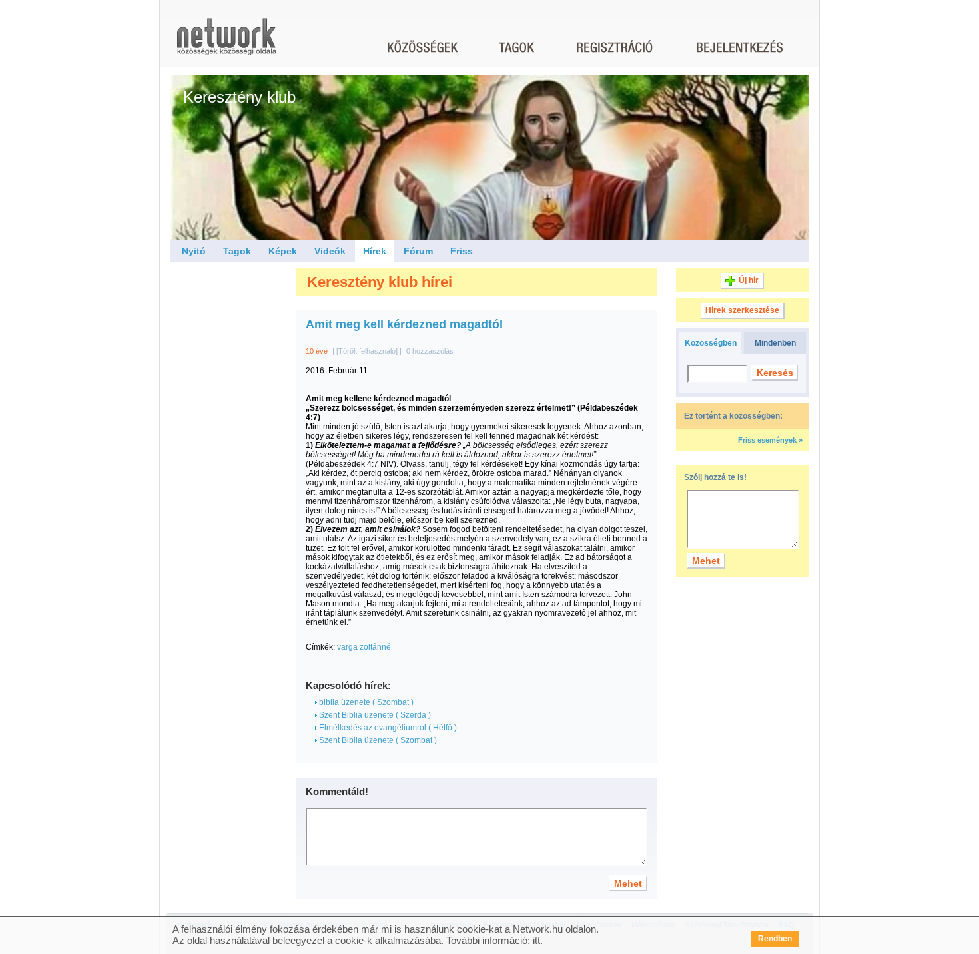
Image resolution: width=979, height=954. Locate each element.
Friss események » (770, 440)
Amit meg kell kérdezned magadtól (404, 324)
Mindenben (775, 343)
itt (536, 940)
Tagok (237, 251)
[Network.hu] (226, 43)
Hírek (374, 251)
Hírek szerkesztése (742, 310)
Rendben (775, 938)
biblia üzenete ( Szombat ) (365, 702)
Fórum (418, 251)
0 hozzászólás (430, 351)
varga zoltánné (364, 647)
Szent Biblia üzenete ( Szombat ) (377, 740)
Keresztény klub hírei (379, 282)
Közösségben (711, 343)
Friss (461, 251)
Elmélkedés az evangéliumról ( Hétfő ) (387, 727)
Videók (330, 251)
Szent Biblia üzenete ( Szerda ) (374, 715)
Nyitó (194, 251)
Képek (282, 251)
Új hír (749, 280)
